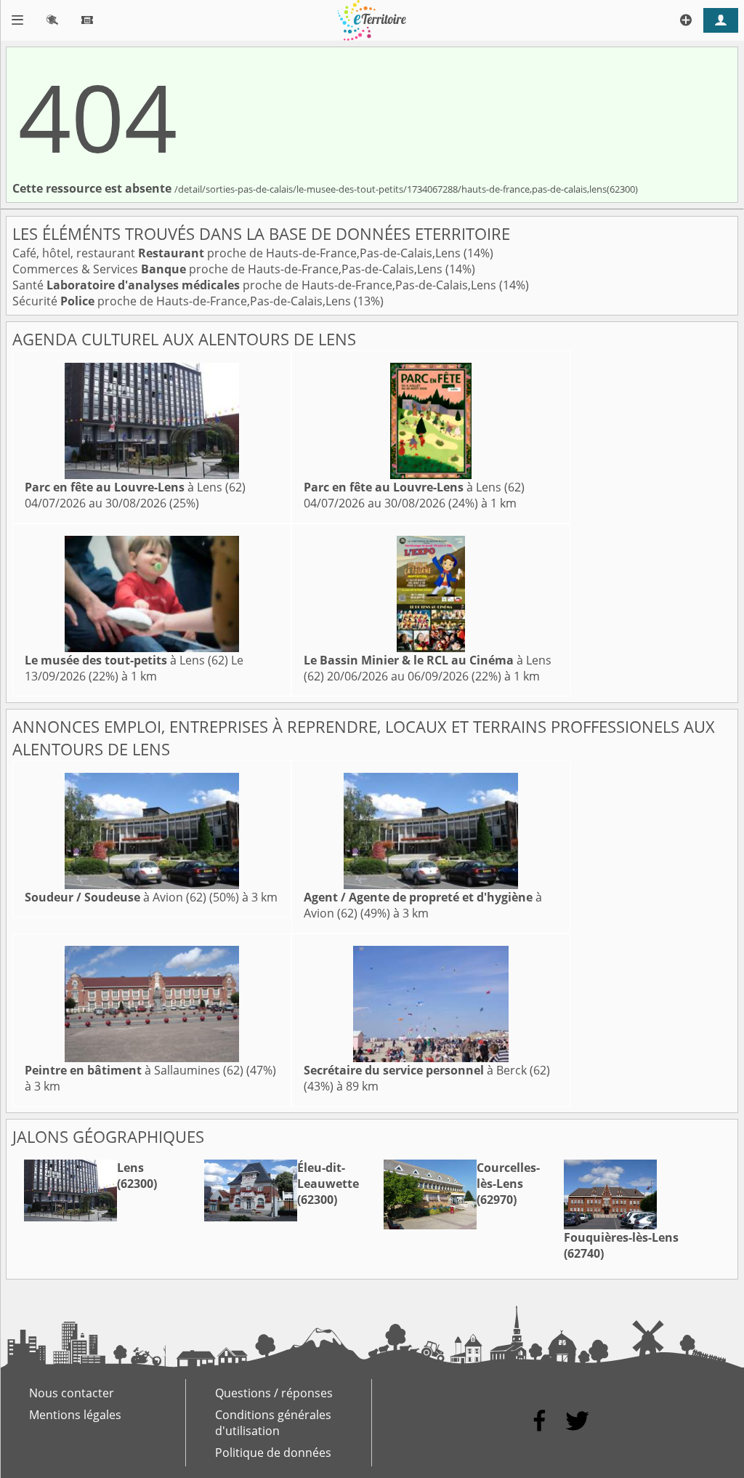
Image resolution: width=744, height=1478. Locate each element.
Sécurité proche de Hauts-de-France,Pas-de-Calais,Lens (183, 301)
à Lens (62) (135, 487)
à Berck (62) (427, 1070)
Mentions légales (75, 1415)
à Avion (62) (115, 897)
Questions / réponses (274, 1393)
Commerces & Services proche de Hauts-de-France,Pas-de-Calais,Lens (228, 269)
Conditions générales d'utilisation (273, 1423)
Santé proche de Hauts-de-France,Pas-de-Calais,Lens (255, 285)
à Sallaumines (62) (134, 1070)
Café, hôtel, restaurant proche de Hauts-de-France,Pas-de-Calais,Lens (238, 253)
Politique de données (273, 1453)
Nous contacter (71, 1393)
